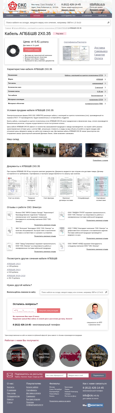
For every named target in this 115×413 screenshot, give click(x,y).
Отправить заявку (97, 10)
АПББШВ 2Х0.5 (13, 270)
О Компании (87, 16)
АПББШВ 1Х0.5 (13, 264)
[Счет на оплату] (14, 186)
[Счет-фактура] (49, 186)
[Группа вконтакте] (93, 405)
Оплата (98, 58)
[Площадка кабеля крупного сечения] (70, 150)
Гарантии (99, 54)
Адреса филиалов (38, 10)
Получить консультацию (48, 311)
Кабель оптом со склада (17, 11)
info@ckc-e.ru (97, 4)
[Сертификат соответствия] (101, 186)
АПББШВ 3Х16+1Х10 (16, 276)
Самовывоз (100, 51)
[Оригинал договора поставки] (66, 186)
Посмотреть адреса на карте (60, 401)
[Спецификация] (84, 186)
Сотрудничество (68, 16)
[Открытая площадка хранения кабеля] (18, 150)
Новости (23, 16)
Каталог (37, 16)
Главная (9, 16)
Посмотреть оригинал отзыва (45, 225)
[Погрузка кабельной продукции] (96, 150)
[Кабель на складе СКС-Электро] (44, 150)
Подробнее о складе (100, 160)
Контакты (102, 16)
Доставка (51, 16)
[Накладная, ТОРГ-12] (31, 186)
